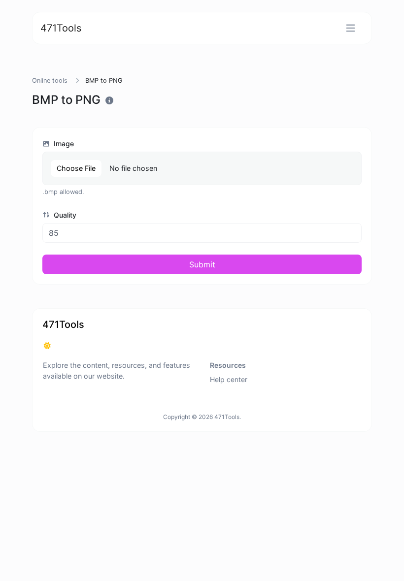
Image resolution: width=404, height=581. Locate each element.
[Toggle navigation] (350, 28)
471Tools (60, 28)
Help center (228, 379)
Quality (64, 215)
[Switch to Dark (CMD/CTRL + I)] (47, 345)
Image (63, 143)
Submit (202, 264)
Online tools (49, 80)
